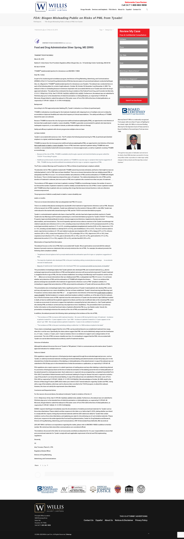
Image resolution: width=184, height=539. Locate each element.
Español (99, 520)
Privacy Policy (141, 520)
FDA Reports (37, 21)
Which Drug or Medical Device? (129, 71)
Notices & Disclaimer (124, 520)
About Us (109, 520)
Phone (122, 47)
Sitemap (68, 534)
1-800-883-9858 (139, 5)
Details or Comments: (126, 87)
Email (121, 63)
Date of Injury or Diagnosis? (128, 79)
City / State (123, 55)
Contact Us (88, 520)
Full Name (123, 39)
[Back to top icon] (148, 533)
